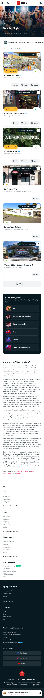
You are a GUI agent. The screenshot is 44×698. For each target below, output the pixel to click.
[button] (38, 54)
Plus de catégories (11, 531)
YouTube (23, 664)
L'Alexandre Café (11, 76)
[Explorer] (3, 3)
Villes (5, 487)
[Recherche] (11, 3)
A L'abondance (10, 151)
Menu (25, 85)
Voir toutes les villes (12, 506)
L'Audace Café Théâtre (14, 113)
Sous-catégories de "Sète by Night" (16, 33)
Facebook (23, 653)
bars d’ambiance (22, 471)
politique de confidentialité (16, 694)
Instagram (23, 658)
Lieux (5, 512)
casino (18, 473)
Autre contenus (9, 563)
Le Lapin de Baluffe (12, 227)
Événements (8, 537)
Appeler (36, 85)
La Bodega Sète (11, 189)
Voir (17, 85)
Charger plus (23, 284)
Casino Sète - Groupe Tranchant (18, 265)
